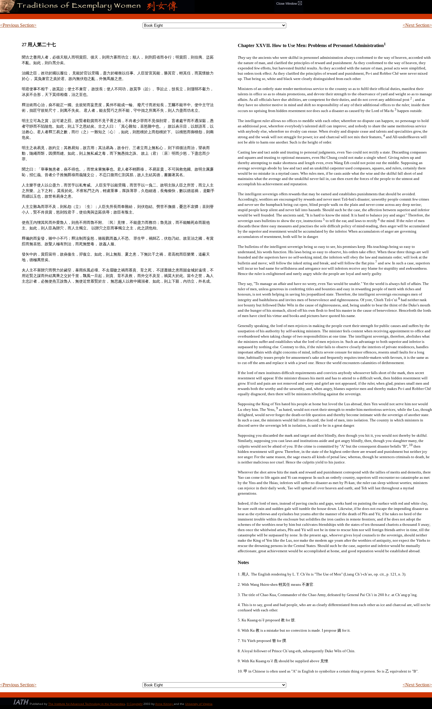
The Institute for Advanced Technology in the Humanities (86, 703)
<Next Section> (417, 25)
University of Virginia (198, 703)
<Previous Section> (18, 25)
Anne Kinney (164, 703)
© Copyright (135, 703)
